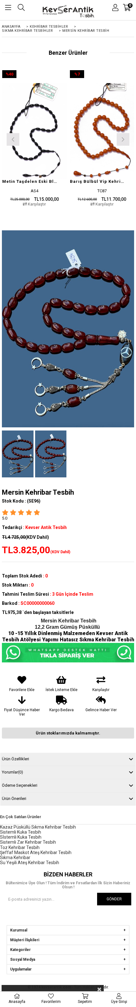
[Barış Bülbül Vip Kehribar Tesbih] (102, 131)
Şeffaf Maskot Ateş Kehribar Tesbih (35, 852)
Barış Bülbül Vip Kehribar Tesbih (98, 181)
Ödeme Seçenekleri (19, 785)
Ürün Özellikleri (15, 759)
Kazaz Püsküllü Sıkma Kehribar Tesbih (38, 827)
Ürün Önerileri (14, 798)
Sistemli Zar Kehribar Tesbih (28, 842)
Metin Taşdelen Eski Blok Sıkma (30, 181)
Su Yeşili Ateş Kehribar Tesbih (29, 862)
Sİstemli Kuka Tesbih (20, 837)
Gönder (114, 899)
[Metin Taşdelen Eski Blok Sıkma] (34, 131)
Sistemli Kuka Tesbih (20, 832)
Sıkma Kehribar (15, 857)
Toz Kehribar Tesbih (20, 847)
